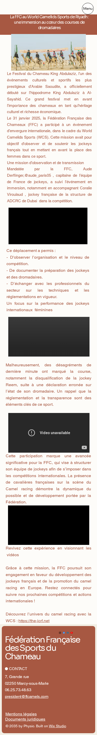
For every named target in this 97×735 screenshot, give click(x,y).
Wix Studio (57, 726)
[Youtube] (71, 632)
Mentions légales (21, 714)
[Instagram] (60, 632)
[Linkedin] (67, 632)
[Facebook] (64, 632)
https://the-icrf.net (33, 620)
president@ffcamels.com (26, 696)
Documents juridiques (25, 719)
